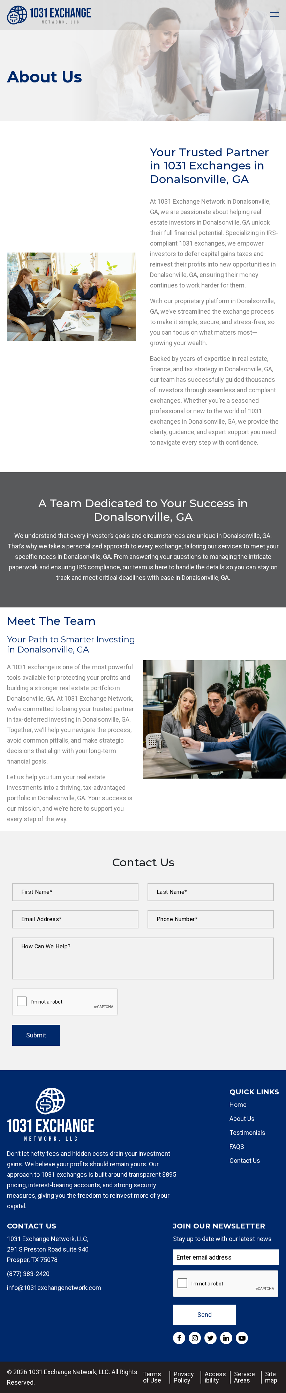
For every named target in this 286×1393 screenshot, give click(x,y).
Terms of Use (152, 1377)
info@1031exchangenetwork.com (54, 1287)
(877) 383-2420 (28, 1273)
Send (204, 1314)
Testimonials (247, 1132)
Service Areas (244, 1377)
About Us (242, 1118)
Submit (36, 1035)
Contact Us (244, 1160)
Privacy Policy (184, 1377)
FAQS (236, 1146)
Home (238, 1104)
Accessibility (215, 1377)
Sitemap (271, 1377)
